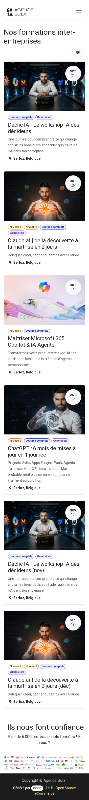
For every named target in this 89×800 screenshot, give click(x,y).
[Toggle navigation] (78, 11)
